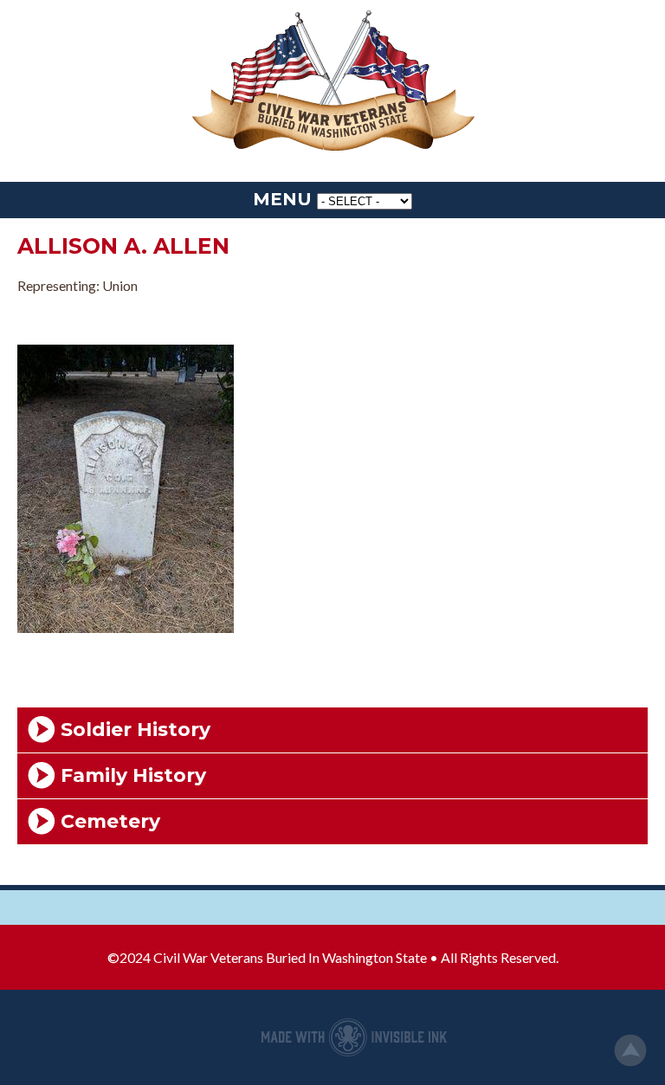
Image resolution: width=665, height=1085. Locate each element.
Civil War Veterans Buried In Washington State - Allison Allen (332, 82)
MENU (282, 199)
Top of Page (630, 1050)
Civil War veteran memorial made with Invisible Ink (354, 1037)
